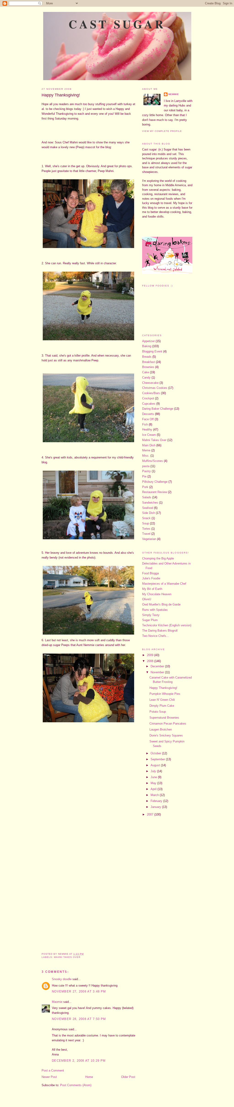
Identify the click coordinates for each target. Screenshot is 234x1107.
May (154, 783)
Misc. (145, 455)
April (154, 789)
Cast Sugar (117, 23)
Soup (145, 523)
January (156, 807)
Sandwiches (150, 502)
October (156, 753)
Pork (145, 487)
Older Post (128, 1077)
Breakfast (148, 362)
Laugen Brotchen (160, 729)
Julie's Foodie (151, 578)
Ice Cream (149, 434)
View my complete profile (162, 131)
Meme (146, 450)
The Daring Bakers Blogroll (160, 630)
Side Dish (148, 513)
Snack (146, 518)
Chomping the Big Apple (158, 558)
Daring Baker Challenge (157, 408)
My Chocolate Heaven (156, 594)
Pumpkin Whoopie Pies (164, 693)
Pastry (146, 471)
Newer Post (49, 1077)
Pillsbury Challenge (155, 481)
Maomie (57, 1001)
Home (89, 1077)
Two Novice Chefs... (155, 636)
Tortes (146, 528)
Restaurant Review (154, 492)
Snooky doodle (62, 979)
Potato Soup (157, 711)
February (157, 801)
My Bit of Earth (152, 589)
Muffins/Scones (152, 461)
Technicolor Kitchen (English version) (166, 625)
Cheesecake (150, 382)
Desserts (148, 414)
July (154, 771)
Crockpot (148, 398)
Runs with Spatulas (155, 609)
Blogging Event (152, 351)
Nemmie (173, 94)
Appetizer (148, 341)
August (156, 765)
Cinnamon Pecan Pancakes (167, 723)
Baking (146, 346)
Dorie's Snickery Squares (166, 735)
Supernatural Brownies (164, 717)
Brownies (148, 367)
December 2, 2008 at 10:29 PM (79, 1060)
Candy (146, 377)
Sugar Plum (150, 620)
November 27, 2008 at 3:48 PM (79, 991)
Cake (145, 372)
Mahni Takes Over (67, 957)
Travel (146, 533)
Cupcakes (148, 403)
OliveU (146, 599)
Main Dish (148, 445)
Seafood (147, 508)
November (158, 672)
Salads (146, 497)
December (158, 666)
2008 (150, 661)
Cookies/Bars (151, 393)
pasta (145, 466)
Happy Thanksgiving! (61, 95)
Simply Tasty (151, 615)
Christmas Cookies (154, 388)
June (154, 777)
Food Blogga (150, 573)
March (155, 795)
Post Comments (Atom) (75, 1085)
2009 (150, 655)
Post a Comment (53, 1070)
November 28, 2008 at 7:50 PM (79, 1019)
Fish (145, 424)
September (158, 759)
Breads (147, 356)
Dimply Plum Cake (161, 705)
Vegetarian (149, 539)
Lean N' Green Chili (162, 699)
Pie (144, 476)
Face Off (148, 419)
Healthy (147, 429)
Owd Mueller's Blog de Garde (161, 604)
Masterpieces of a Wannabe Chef (164, 583)
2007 (150, 814)
